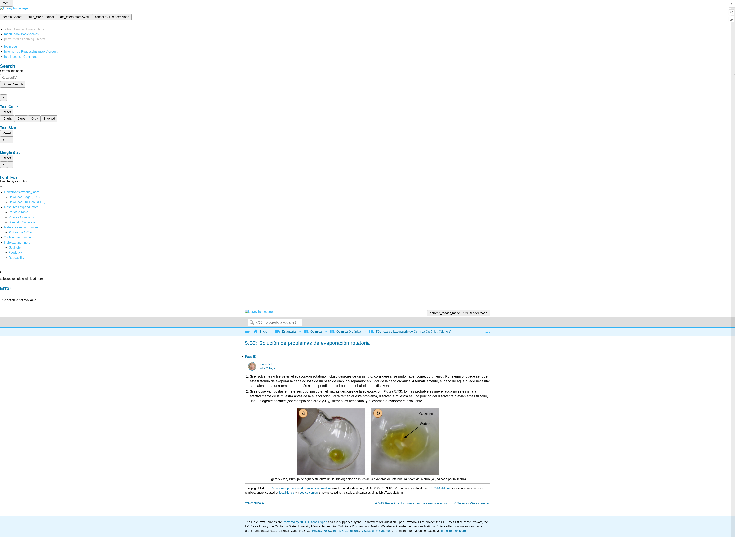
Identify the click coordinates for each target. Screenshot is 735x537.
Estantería (288, 331)
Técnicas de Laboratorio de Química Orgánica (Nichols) (413, 331)
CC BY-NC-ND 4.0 (439, 488)
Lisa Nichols (266, 364)
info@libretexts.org (453, 530)
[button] (15, 252)
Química (316, 331)
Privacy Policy (321, 530)
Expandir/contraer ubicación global (487, 330)
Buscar (252, 322)
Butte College (267, 368)
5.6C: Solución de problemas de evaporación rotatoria (298, 488)
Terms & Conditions (346, 530)
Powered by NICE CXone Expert (305, 522)
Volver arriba (253, 502)
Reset (7, 112)
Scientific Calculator (22, 222)
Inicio (263, 331)
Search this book (11, 71)
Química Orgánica (349, 331)
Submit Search (13, 84)
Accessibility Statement (376, 530)
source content (309, 492)
